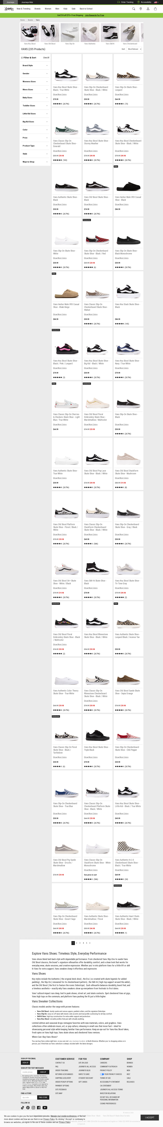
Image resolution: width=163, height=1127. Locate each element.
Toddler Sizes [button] (29, 106)
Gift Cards (83, 1082)
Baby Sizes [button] (27, 98)
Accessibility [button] (146, 2)
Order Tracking (127, 2)
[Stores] (141, 9)
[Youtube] (45, 1107)
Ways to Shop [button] (28, 162)
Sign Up (25, 1063)
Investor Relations (108, 1093)
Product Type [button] (29, 146)
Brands (130, 1063)
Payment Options (62, 1086)
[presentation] (23, 9)
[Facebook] (39, 1107)
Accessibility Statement (110, 1082)
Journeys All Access (87, 1067)
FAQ (56, 1067)
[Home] (9, 9)
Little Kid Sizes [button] (29, 114)
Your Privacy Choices (113, 1074)
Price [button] (25, 138)
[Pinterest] (28, 1107)
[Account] (148, 8)
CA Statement (105, 1086)
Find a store (26, 1093)
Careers (103, 1063)
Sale (129, 1078)
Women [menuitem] (48, 8)
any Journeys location (77, 1041)
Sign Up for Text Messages (32, 1068)
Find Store (43, 1097)
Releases (130, 1082)
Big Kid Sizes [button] (28, 122)
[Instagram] (34, 1107)
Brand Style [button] (28, 65)
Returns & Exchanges (64, 1074)
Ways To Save (84, 1074)
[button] (156, 2)
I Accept (149, 1117)
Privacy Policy (106, 1070)
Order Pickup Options (64, 1082)
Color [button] (25, 130)
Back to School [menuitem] (86, 8)
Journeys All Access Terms (111, 1090)
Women (129, 1067)
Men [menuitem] (57, 8)
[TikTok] (23, 1107)
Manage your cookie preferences (64, 1116)
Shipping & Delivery (63, 1078)
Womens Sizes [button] (29, 82)
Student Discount (86, 1078)
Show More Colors (60, 94)
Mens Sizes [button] (28, 90)
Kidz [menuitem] (65, 8)
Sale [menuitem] (74, 8)
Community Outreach (108, 1067)
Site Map (58, 1093)
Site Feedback (60, 1090)
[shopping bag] (155, 9)
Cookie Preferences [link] (108, 1104)
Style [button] (25, 154)
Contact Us (60, 1063)
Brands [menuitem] (37, 8)
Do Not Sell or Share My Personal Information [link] (110, 1098)
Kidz (128, 1074)
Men (128, 1070)
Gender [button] (26, 74)
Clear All (46, 57)
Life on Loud (83, 1063)
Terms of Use (105, 1078)
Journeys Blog (84, 1070)
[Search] (134, 9)
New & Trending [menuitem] (23, 8)
